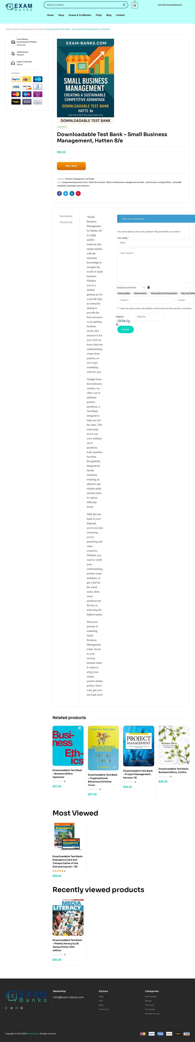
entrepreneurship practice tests (75, 182)
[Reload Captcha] (125, 324)
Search (124, 4)
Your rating (122, 238)
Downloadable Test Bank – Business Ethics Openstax (67, 774)
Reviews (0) (66, 222)
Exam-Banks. (33, 1033)
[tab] (66, 216)
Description (66, 216)
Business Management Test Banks (28, 29)
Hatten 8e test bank (97, 182)
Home (8, 29)
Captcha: (120, 316)
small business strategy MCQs (158, 182)
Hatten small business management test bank (125, 182)
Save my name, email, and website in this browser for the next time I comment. (156, 308)
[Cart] (135, 5)
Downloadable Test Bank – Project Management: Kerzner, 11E (138, 774)
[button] (170, 5)
